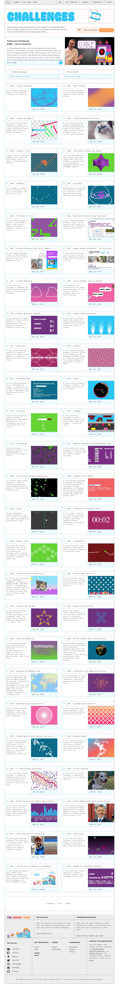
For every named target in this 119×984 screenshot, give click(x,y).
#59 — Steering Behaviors (23, 638)
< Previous (50, 903)
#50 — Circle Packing (77, 768)
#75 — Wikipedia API (20, 378)
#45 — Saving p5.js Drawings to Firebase (30, 866)
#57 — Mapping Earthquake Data (25, 671)
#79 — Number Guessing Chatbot (25, 313)
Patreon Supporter (97, 951)
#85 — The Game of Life (22, 216)
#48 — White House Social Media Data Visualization (35, 801)
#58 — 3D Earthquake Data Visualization (86, 638)
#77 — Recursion (18, 346)
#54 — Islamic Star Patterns (81, 703)
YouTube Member (97, 949)
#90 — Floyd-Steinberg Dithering (83, 118)
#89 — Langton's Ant (20, 151)
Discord (72, 949)
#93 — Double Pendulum (21, 86)
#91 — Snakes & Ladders (22, 118)
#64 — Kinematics (75, 541)
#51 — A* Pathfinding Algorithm (26, 768)
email (91, 960)
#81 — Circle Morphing (21, 281)
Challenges (56, 949)
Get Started (71, 2)
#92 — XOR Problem (76, 86)
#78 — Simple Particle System (81, 313)
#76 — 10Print (74, 346)
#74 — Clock (73, 378)
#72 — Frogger (74, 411)
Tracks (54, 947)
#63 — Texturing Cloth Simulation (27, 573)
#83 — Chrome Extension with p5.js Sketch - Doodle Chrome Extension (44, 248)
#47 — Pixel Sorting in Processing (27, 833)
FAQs (36, 949)
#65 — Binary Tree (19, 541)
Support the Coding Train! (100, 941)
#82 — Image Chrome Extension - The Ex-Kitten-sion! (92, 248)
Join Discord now (43, 933)
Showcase (73, 947)
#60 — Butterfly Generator (80, 606)
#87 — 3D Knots (74, 183)
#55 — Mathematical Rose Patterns (27, 703)
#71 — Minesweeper (19, 443)
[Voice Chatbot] (61, 62)
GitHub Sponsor (95, 953)
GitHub (72, 951)
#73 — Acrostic (18, 411)
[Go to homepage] (8, 2)
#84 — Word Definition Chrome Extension (86, 216)
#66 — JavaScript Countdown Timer (83, 508)
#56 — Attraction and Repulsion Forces (86, 671)
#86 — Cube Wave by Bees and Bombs (84, 151)
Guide (36, 947)
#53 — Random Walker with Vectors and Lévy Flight (34, 736)
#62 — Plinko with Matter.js (81, 573)
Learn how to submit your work (90, 935)
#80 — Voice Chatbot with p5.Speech (84, 281)
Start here (106, 30)
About (109, 2)
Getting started (41, 942)
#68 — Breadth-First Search (80, 476)
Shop (36, 955)
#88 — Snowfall (18, 183)
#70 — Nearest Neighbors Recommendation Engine (90, 443)
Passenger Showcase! (86, 917)
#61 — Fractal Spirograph (23, 606)
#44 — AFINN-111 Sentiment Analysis (84, 866)
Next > (68, 903)
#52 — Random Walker (77, 736)
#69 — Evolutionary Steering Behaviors (29, 476)
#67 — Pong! (16, 508)
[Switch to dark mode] (60, 2)
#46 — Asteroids (75, 833)
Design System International (91, 979)
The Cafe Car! (42, 917)
